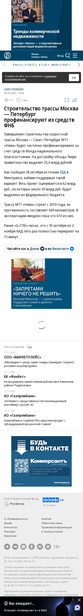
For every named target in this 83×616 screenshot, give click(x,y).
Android (46, 519)
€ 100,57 (30, 65)
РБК (63, 172)
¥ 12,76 (43, 65)
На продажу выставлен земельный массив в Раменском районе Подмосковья (39, 383)
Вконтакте (61, 249)
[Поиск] (68, 56)
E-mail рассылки (52, 531)
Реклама (9, 531)
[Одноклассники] (32, 547)
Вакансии (10, 536)
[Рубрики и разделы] (75, 56)
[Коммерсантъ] (7, 55)
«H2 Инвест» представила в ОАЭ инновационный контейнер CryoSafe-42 (35, 403)
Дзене (34, 249)
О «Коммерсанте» (16, 519)
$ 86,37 (17, 65)
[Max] (48, 547)
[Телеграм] (7, 547)
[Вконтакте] (15, 547)
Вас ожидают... (21, 603)
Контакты (10, 527)
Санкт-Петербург (14, 89)
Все (30, 346)
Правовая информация (57, 527)
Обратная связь (52, 523)
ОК (74, 78)
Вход (60, 55)
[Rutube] (40, 547)
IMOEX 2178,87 (59, 65)
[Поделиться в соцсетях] (74, 100)
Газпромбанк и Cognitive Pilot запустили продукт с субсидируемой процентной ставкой (34, 422)
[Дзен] (23, 547)
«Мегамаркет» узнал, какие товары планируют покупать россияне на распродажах (39, 364)
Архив (8, 523)
